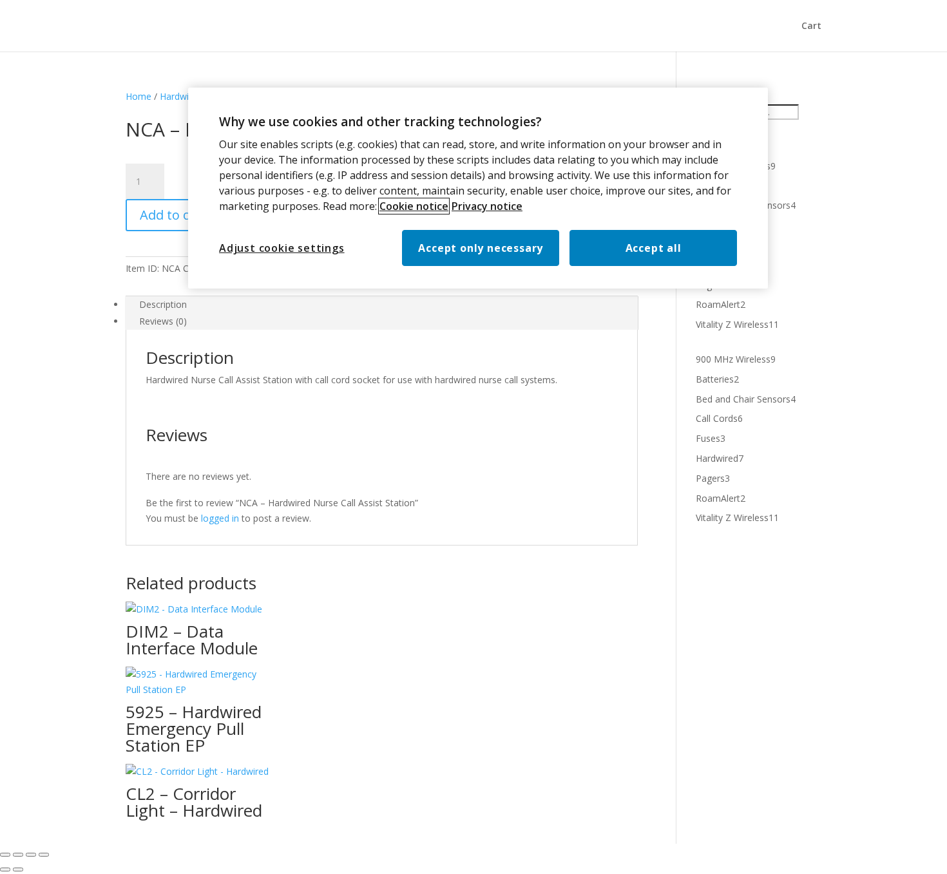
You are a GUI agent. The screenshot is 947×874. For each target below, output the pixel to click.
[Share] (31, 855)
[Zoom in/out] (5, 855)
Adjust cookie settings (282, 248)
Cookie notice (413, 206)
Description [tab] (163, 304)
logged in (220, 518)
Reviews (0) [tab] (163, 321)
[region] (478, 188)
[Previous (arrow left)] (5, 869)
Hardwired (181, 96)
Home (138, 96)
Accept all (654, 248)
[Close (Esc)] (44, 855)
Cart (811, 26)
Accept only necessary (480, 248)
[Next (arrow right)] (18, 869)
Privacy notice (487, 206)
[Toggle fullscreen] (18, 855)
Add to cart (173, 214)
